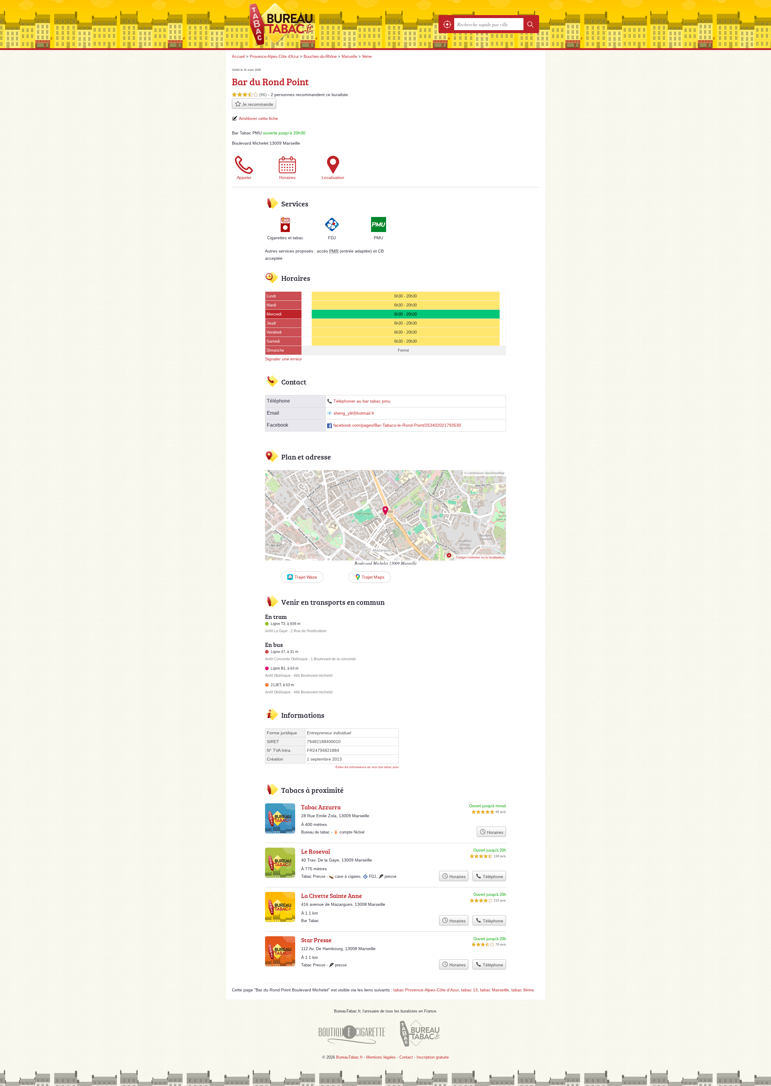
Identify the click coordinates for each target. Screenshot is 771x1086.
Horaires (287, 177)
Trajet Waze (306, 577)
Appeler (244, 177)
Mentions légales (381, 1057)
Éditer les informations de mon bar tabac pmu (367, 767)
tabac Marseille (494, 989)
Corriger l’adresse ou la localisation (480, 557)
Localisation (333, 177)
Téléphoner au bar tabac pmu (361, 401)
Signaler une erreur (283, 358)
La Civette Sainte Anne (331, 895)
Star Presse (316, 940)
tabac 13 (469, 989)
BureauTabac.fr (298, 24)
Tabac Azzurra (321, 807)
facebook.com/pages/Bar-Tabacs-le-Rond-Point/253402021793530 (397, 425)
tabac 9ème (522, 989)
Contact (406, 1057)
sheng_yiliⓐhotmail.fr (353, 413)
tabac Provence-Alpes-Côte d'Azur (426, 989)
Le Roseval (315, 851)
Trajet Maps (373, 577)
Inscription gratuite (433, 1057)
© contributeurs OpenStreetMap (484, 473)
